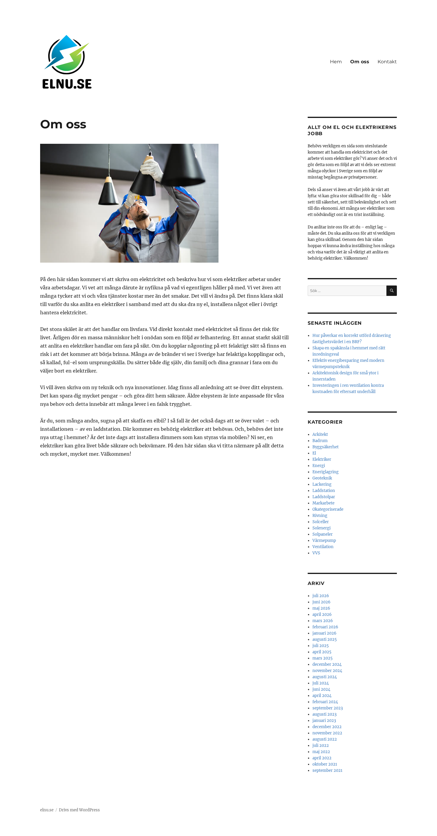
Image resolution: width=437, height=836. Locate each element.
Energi (318, 465)
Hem (336, 61)
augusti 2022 (324, 739)
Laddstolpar (323, 496)
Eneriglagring (325, 471)
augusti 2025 (324, 639)
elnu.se (47, 810)
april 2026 (322, 614)
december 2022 (327, 726)
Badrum (320, 440)
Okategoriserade (327, 509)
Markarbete (323, 503)
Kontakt (387, 61)
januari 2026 (324, 633)
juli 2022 (320, 745)
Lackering (321, 484)
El (314, 453)
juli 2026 (320, 595)
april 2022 (321, 758)
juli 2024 (320, 683)
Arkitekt (320, 434)
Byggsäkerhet (325, 446)
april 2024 (321, 695)
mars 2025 (322, 658)
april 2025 (321, 651)
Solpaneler (322, 534)
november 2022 (327, 733)
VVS (316, 553)
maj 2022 (321, 751)
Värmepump (324, 540)
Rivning (319, 515)
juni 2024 (321, 689)
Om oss (359, 61)
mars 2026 (322, 620)
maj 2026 (321, 608)
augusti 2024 (324, 676)
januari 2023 (324, 720)
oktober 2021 (324, 764)
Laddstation (323, 490)
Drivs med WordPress (79, 810)
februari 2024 (325, 701)
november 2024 (327, 670)
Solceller (320, 521)
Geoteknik (322, 478)
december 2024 (327, 664)
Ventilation (323, 546)
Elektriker (321, 459)
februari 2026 (325, 627)
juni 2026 (321, 602)
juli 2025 (320, 645)
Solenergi (321, 528)
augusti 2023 (324, 714)
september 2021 (327, 770)
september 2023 (327, 708)
